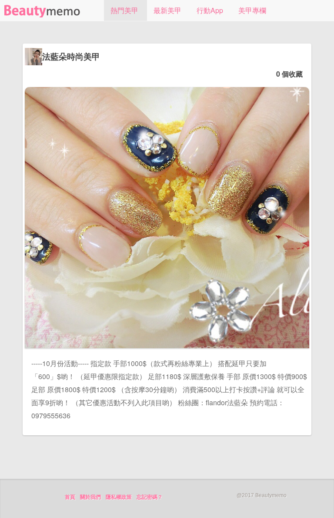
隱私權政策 (119, 497)
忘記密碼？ (150, 497)
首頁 (70, 497)
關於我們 (90, 497)
